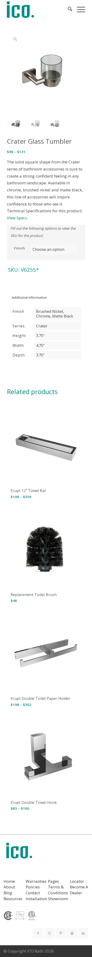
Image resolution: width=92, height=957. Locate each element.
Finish (19, 248)
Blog (8, 892)
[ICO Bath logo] (19, 852)
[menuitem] (67, 9)
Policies (33, 887)
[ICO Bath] (38, 9)
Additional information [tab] (29, 297)
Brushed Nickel (49, 311)
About (9, 887)
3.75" (40, 335)
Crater (41, 326)
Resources (13, 898)
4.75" (40, 345)
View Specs (17, 218)
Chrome (43, 316)
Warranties (36, 881)
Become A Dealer (79, 889)
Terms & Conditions (58, 889)
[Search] (67, 9)
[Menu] (78, 9)
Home (9, 881)
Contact (33, 892)
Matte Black (62, 316)
